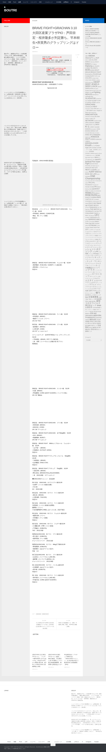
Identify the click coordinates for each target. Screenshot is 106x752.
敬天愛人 (94, 301)
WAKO (86, 219)
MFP (94, 159)
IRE (96, 116)
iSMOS (87, 118)
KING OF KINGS (95, 132)
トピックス (33, 2)
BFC (92, 64)
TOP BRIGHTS (89, 211)
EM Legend (95, 88)
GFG (91, 96)
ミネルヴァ (96, 278)
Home (4, 2)
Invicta (92, 116)
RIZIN (94, 195)
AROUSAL (93, 61)
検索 (9, 2)
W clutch (92, 221)
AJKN (90, 60)
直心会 (90, 323)
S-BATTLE (88, 199)
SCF (92, 199)
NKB (97, 172)
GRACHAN (38, 614)
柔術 (91, 313)
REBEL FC (87, 191)
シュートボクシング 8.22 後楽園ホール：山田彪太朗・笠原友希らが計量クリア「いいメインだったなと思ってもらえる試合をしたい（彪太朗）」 (86, 705)
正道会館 (98, 319)
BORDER (92, 70)
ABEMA (91, 56)
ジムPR (95, 251)
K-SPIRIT (91, 127)
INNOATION (93, 112)
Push (14, 2)
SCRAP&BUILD (88, 201)
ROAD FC (88, 197)
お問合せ (66, 2)
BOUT (97, 70)
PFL (93, 183)
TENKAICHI (93, 207)
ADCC (86, 60)
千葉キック (91, 299)
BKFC (93, 66)
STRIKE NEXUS (93, 205)
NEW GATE (95, 167)
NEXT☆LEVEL (91, 170)
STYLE (87, 207)
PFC (90, 183)
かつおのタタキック (89, 231)
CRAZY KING (88, 80)
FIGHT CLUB (89, 92)
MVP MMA (93, 165)
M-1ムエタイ (92, 155)
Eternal (91, 90)
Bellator (88, 64)
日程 (40, 2)
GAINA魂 (87, 96)
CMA (99, 76)
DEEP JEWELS (92, 84)
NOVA (98, 174)
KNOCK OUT (92, 137)
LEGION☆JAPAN (89, 153)
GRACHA (98, 102)
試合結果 (34, 20)
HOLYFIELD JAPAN (89, 108)
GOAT (94, 102)
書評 (97, 311)
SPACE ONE (92, 203)
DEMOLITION (89, 88)
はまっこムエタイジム (93, 233)
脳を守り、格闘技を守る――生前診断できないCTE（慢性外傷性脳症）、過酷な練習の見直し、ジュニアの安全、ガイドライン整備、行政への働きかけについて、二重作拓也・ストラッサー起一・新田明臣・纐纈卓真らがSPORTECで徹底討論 (15, 59)
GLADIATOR (90, 98)
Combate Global (95, 78)
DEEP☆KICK (91, 86)
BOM (87, 70)
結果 (19, 2)
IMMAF (91, 110)
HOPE (95, 108)
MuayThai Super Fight (92, 163)
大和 (95, 299)
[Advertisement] (72, 11)
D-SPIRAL (98, 80)
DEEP (97, 82)
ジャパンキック (93, 257)
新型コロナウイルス (92, 302)
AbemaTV (89, 58)
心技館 (89, 301)
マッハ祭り (98, 276)
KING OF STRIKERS (92, 135)
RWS (99, 197)
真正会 (94, 323)
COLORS (88, 78)
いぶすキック (92, 229)
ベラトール (97, 272)
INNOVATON (88, 116)
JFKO (87, 122)
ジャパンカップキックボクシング (93, 255)
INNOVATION (91, 114)
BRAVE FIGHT (45, 614)
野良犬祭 (94, 329)
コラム (91, 245)
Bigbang (88, 66)
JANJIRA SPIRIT (97, 120)
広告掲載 (58, 2)
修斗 (98, 292)
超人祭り (99, 327)
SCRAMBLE (96, 199)
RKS (99, 195)
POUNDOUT (89, 184)
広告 (86, 301)
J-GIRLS (91, 118)
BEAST (97, 62)
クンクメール (93, 243)
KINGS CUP (88, 137)
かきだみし (98, 229)
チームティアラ (92, 265)
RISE (88, 195)
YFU (99, 225)
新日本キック (90, 305)
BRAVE (87, 72)
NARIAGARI (88, 167)
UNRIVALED (93, 217)
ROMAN (93, 197)
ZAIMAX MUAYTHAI (95, 227)
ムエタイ (89, 280)
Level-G (96, 153)
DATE (86, 82)
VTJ (98, 217)
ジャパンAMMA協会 (93, 253)
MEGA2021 (90, 159)
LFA (99, 153)
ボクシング (92, 276)
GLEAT (90, 100)
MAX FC (92, 157)
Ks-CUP (93, 145)
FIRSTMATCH (95, 94)
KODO (92, 139)
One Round (87, 180)
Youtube (84, 2)
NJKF (91, 172)
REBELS (89, 193)
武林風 (87, 321)
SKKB (86, 203)
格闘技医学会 (91, 317)
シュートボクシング (93, 250)
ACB (94, 58)
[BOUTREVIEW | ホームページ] (10, 11)
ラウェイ (93, 284)
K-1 (87, 126)
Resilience (97, 193)
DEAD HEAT (90, 82)
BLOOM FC (94, 68)
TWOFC (96, 213)
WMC (93, 223)
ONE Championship (92, 177)
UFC (97, 215)
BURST (92, 76)
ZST (86, 229)
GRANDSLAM (89, 106)
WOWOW (97, 223)
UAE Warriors (91, 215)
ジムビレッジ (49, 2)
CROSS (93, 80)
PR (95, 187)
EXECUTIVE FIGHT (97, 90)
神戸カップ (94, 325)
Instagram (76, 2)
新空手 (89, 307)
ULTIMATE (87, 217)
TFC (98, 207)
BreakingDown (89, 74)
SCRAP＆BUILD (96, 201)
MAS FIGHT (88, 157)
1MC (86, 56)
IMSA (89, 112)
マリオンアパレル (89, 278)
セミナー (93, 263)
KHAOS (88, 129)
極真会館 (93, 319)
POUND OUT (95, 184)
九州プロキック (94, 290)
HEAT (95, 106)
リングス (89, 288)
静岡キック (88, 331)
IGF (88, 110)
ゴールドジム (96, 247)
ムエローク (94, 282)
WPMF (86, 225)
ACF (97, 58)
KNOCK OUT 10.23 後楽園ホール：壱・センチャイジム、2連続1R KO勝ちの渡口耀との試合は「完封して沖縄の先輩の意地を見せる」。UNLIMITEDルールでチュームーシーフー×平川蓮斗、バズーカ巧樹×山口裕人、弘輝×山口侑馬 (15, 168)
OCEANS (87, 176)
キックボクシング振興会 (93, 239)
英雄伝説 (90, 327)
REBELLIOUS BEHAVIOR (96, 190)
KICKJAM (87, 132)
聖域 (86, 327)
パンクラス (92, 268)
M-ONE (98, 155)
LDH (90, 147)
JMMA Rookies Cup (90, 124)
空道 (99, 325)
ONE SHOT (92, 180)
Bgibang (95, 64)
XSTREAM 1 (92, 225)
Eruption (87, 90)
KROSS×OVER (91, 143)
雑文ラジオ (99, 329)
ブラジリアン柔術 (91, 272)
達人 (89, 329)
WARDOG (92, 219)
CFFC (96, 76)
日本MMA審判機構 (96, 307)
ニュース (25, 2)
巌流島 (99, 299)
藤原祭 (94, 327)
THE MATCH (94, 209)
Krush (88, 145)
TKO (101, 209)
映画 (95, 311)
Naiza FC (97, 165)
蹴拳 (86, 329)
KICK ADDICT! (94, 129)
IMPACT (95, 110)
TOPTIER (96, 211)
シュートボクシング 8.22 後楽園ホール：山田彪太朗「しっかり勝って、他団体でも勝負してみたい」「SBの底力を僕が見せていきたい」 (86, 731)
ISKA (98, 116)
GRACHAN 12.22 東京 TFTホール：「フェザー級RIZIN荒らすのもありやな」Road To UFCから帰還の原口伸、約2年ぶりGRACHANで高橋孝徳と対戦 (39, 660)
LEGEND (94, 147)
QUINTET (96, 189)
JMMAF (97, 122)
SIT (100, 201)
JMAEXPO (91, 122)
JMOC (97, 124)
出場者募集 (93, 297)
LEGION (91, 151)
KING (91, 133)
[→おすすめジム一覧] (56, 57)
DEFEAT (99, 86)
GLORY (94, 100)
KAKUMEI (97, 127)
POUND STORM (89, 187)
